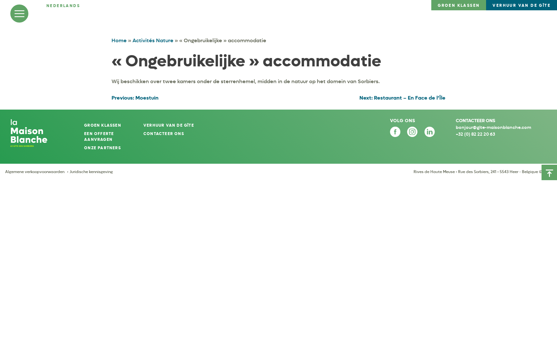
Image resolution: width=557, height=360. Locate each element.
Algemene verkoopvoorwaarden (34, 172)
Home (119, 40)
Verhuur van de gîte (168, 125)
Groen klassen (102, 125)
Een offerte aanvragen (99, 136)
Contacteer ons (163, 133)
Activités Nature (152, 40)
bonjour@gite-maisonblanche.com (493, 127)
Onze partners (102, 148)
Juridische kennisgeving (91, 172)
